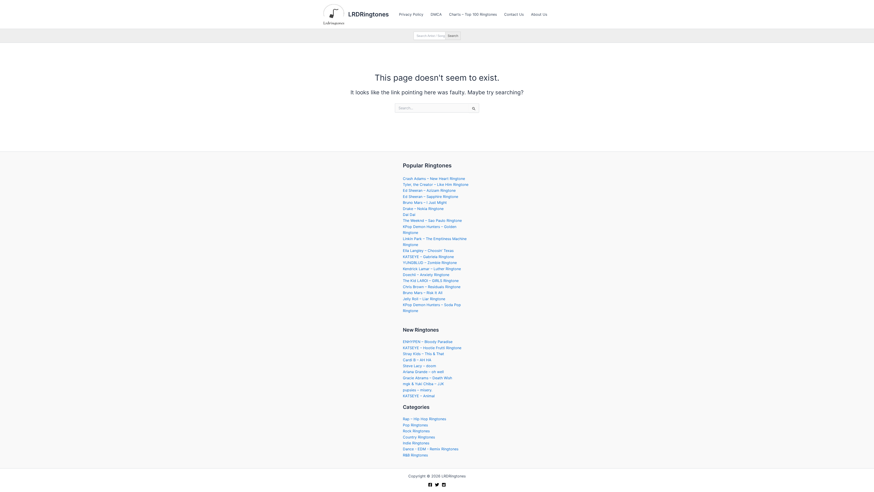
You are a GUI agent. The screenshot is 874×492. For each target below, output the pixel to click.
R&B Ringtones (415, 455)
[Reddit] (444, 485)
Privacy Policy (411, 14)
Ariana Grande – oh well (423, 371)
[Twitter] (437, 485)
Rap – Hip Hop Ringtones (424, 419)
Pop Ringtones (415, 425)
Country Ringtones (419, 437)
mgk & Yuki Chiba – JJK (423, 384)
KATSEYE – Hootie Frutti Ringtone (432, 348)
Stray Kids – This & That (423, 353)
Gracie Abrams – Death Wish (427, 378)
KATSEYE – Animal (419, 396)
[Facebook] (430, 485)
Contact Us (514, 14)
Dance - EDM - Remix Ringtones (430, 449)
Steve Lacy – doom (419, 366)
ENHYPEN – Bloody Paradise (427, 341)
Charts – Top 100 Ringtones (473, 14)
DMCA (436, 14)
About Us (539, 14)
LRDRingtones (368, 14)
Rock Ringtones (416, 431)
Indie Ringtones (416, 443)
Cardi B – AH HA (417, 360)
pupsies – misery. (417, 390)
